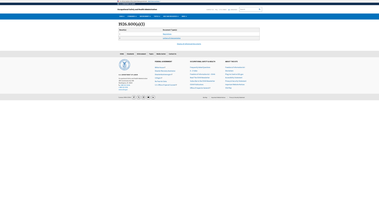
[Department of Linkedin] (153, 97)
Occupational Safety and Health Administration (137, 9)
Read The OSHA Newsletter (200, 78)
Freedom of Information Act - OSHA (202, 74)
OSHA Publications (196, 84)
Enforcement (144, 16)
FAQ (216, 9)
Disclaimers (229, 71)
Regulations (167, 34)
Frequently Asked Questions (200, 67)
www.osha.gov (123, 90)
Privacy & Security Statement (235, 81)
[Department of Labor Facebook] (134, 97)
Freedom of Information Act (235, 67)
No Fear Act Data (161, 81)
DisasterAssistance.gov (163, 74)
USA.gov (158, 78)
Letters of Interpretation (172, 38)
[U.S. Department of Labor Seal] (124, 65)
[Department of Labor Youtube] (148, 97)
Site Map (228, 88)
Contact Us (210, 9)
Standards (131, 16)
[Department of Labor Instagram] (143, 97)
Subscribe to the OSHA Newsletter (202, 81)
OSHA (121, 16)
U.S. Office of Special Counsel (165, 85)
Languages (233, 9)
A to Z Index (222, 9)
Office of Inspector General (199, 88)
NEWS (183, 16)
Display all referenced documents (189, 44)
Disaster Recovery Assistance (165, 71)
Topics (156, 16)
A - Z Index (193, 71)
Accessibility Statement (233, 78)
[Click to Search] (259, 9)
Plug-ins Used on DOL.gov (234, 74)
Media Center (161, 54)
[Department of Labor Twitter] (139, 97)
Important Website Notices (235, 84)
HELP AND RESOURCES (170, 16)
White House (159, 67)
